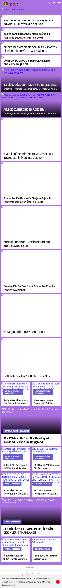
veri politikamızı (43, 582)
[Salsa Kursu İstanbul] (31, 9)
